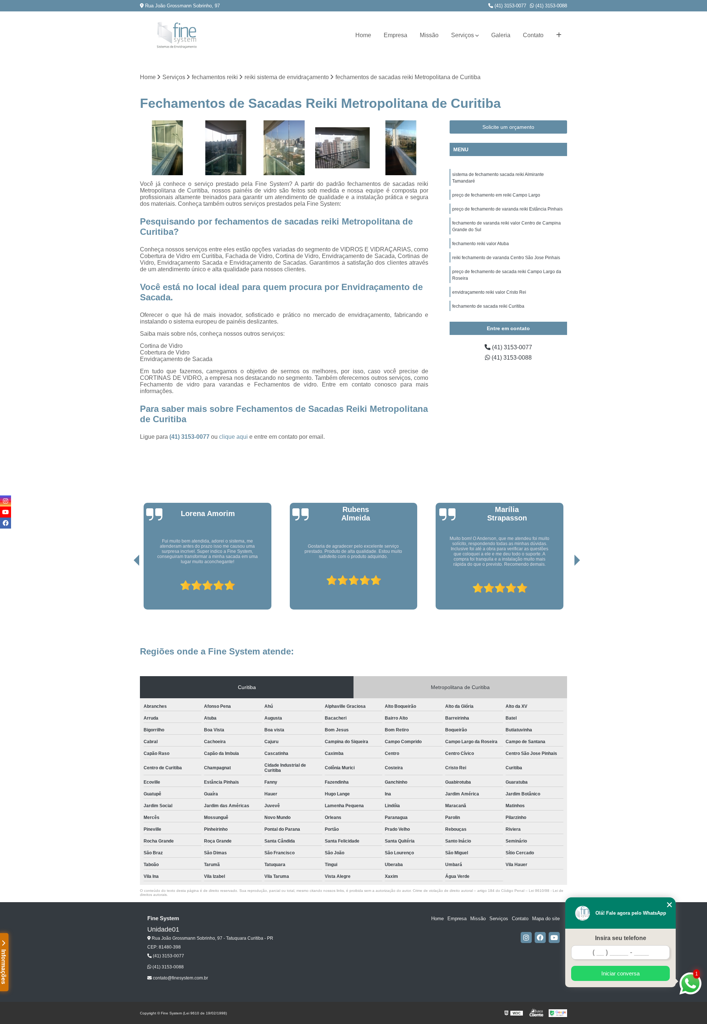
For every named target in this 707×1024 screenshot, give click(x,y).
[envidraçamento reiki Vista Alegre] (167, 147)
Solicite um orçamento (508, 127)
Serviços (462, 35)
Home (363, 35)
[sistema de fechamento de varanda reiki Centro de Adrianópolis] (225, 147)
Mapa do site (546, 918)
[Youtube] (554, 937)
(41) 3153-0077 (509, 5)
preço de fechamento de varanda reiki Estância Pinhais (507, 209)
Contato (533, 35)
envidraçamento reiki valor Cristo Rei (489, 292)
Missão (429, 35)
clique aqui (233, 437)
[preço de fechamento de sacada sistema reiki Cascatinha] (284, 147)
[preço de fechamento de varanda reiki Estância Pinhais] (342, 147)
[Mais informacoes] (559, 35)
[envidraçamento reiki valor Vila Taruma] (400, 147)
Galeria (500, 35)
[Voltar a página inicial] (177, 35)
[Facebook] (540, 937)
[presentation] (126, 589)
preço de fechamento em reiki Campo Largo (496, 195)
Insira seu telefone (620, 938)
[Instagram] (526, 937)
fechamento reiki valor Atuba (480, 243)
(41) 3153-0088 (550, 5)
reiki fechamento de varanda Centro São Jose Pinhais (506, 257)
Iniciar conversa (620, 973)
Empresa (395, 35)
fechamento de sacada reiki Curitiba (488, 306)
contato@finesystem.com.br (180, 978)
